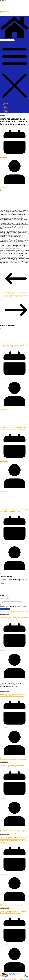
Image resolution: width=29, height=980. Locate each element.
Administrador (3, 187)
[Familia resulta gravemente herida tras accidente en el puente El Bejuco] (14, 761)
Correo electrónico (5, 598)
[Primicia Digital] (14, 38)
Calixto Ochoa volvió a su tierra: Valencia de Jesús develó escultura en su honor (13, 912)
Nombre (2, 595)
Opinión (5, 110)
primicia (2, 681)
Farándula (5, 108)
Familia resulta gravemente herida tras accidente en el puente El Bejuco (12, 766)
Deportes (5, 107)
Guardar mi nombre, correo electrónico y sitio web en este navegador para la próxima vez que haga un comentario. (14, 605)
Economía (5, 111)
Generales (5, 103)
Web (1, 602)
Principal (7, 614)
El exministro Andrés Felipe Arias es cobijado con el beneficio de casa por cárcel (14, 510)
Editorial (5, 112)
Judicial (5, 102)
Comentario (3, 583)
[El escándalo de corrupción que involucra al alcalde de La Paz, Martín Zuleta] (14, 342)
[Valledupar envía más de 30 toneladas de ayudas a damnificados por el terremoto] (14, 690)
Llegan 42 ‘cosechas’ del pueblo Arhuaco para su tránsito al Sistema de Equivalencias (14, 618)
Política (4, 104)
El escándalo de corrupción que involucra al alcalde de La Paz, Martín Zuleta (13, 346)
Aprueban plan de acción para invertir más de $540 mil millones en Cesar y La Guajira (14, 428)
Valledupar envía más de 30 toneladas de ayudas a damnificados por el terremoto (12, 695)
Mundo (4, 106)
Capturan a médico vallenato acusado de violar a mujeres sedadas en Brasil (14, 293)
